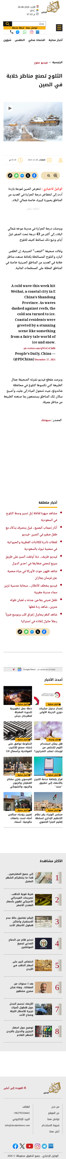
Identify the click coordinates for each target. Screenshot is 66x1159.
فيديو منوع (41, 62)
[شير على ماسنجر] (22, 175)
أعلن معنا (54, 1131)
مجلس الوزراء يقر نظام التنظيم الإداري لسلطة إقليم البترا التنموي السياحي (48, 818)
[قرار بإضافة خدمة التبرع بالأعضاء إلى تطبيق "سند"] (48, 766)
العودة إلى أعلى (14, 1088)
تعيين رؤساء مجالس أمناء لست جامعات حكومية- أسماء (20, 818)
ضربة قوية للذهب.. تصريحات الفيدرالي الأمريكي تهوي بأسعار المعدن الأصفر (19, 899)
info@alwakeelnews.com (17, 1125)
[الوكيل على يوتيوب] (29, 1146)
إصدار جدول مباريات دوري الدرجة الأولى (50, 711)
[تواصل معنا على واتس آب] (24, 32)
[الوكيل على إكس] (22, 1146)
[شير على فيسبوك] (34, 175)
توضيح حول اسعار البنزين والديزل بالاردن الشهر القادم (19, 1031)
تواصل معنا (53, 1119)
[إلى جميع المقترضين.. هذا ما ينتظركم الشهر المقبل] (43, 877)
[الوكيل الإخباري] (51, 9)
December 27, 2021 (45, 359)
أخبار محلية (55, 40)
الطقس (20, 40)
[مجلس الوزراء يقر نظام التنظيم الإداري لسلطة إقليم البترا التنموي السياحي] (48, 801)
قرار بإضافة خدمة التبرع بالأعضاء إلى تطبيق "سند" (48, 783)
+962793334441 (22, 1113)
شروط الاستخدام (50, 1125)
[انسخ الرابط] (10, 175)
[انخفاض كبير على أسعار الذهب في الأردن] (43, 965)
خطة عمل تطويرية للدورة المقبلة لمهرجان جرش (21, 712)
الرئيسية (57, 62)
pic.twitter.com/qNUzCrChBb (39, 348)
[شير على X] (28, 175)
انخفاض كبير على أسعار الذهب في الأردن (22, 965)
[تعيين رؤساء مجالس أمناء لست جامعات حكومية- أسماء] (18, 801)
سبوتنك (46, 420)
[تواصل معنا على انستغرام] (31, 32)
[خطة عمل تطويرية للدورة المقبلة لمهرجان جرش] (18, 695)
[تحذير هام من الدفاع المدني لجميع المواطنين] (43, 943)
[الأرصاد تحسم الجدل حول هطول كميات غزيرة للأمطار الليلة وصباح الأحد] (43, 1009)
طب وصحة (53, 739)
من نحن (55, 1106)
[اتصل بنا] (11, 32)
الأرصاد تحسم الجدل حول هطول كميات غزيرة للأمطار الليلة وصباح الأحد (21, 1009)
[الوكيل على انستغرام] (37, 1146)
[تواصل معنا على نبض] (37, 32)
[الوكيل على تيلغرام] (44, 1146)
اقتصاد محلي (36, 40)
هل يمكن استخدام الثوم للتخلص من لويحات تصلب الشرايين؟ (48, 747)
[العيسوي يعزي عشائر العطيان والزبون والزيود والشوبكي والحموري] (18, 766)
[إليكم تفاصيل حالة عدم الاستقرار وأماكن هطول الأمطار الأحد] (43, 921)
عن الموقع (53, 1113)
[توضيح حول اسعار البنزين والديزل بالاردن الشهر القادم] (43, 1031)
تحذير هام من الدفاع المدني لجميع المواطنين (21, 943)
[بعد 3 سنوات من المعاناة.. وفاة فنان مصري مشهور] (43, 987)
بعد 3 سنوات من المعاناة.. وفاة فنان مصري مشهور (21, 987)
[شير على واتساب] (16, 175)
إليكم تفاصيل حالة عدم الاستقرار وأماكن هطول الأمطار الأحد (19, 921)
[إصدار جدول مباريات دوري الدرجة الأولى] (48, 695)
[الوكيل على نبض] (50, 1145)
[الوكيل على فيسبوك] (15, 1146)
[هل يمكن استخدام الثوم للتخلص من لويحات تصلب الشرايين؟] (48, 730)
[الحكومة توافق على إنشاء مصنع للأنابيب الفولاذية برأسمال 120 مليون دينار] (18, 730)
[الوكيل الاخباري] (52, 1088)
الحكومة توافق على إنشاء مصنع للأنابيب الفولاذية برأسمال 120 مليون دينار (19, 747)
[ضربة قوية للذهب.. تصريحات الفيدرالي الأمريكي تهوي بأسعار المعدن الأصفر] (43, 900)
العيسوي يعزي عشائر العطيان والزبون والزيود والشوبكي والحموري (19, 783)
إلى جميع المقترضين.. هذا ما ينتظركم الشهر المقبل (19, 877)
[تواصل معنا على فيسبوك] (17, 32)
